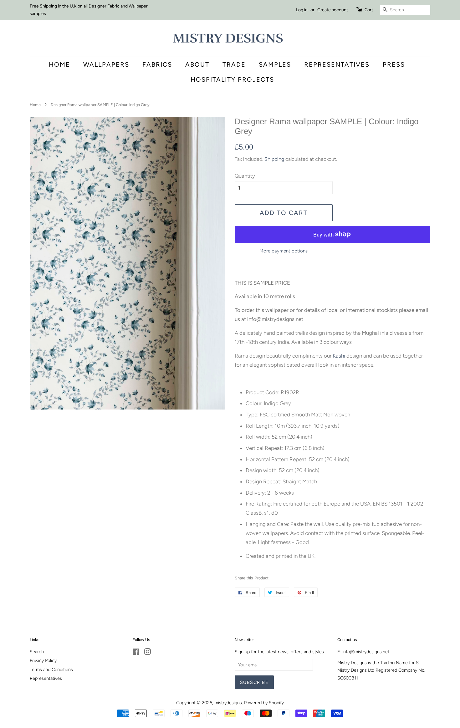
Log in (302, 10)
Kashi (339, 356)
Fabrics (157, 64)
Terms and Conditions (51, 669)
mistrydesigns (228, 702)
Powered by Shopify (264, 702)
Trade (234, 64)
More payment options (283, 251)
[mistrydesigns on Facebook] (136, 653)
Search (37, 651)
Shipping (274, 159)
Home (59, 64)
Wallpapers (106, 64)
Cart (369, 10)
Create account (332, 10)
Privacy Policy (43, 660)
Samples (275, 64)
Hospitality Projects (232, 79)
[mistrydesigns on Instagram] (147, 653)
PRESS (394, 64)
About (197, 64)
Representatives (337, 64)
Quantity (245, 176)
